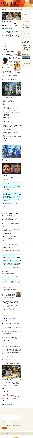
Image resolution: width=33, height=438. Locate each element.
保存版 (7, 179)
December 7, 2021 (6, 315)
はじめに (1, 433)
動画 (3, 42)
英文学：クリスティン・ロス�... (26, 56)
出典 (11, 97)
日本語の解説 (4, 43)
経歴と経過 (4, 41)
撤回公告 (3, 237)
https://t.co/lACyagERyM (26, 25)
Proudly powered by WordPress (6, 433)
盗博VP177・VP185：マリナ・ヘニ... (26, 57)
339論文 (17, 323)
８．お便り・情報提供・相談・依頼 (22, 9)
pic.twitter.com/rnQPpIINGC (11, 312)
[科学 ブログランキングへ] (3, 388)
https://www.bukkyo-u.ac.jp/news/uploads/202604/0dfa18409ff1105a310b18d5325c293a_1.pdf (26, 51)
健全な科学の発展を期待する (25, 44)
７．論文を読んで (15, 9)
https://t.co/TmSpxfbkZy (6, 287)
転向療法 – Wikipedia (13, 279)
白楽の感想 (4, 45)
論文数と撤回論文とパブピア (6, 44)
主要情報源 (4, 46)
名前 (3, 421)
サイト (2, 424)
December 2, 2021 (6, 306)
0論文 (8, 328)
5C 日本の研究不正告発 (3, 9)
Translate (26, 14)
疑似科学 (8, 279)
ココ (4, 179)
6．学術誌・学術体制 (9, 9)
